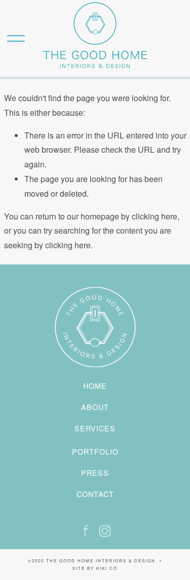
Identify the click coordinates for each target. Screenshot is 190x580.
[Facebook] (86, 531)
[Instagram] (105, 531)
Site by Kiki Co (95, 568)
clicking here (154, 216)
